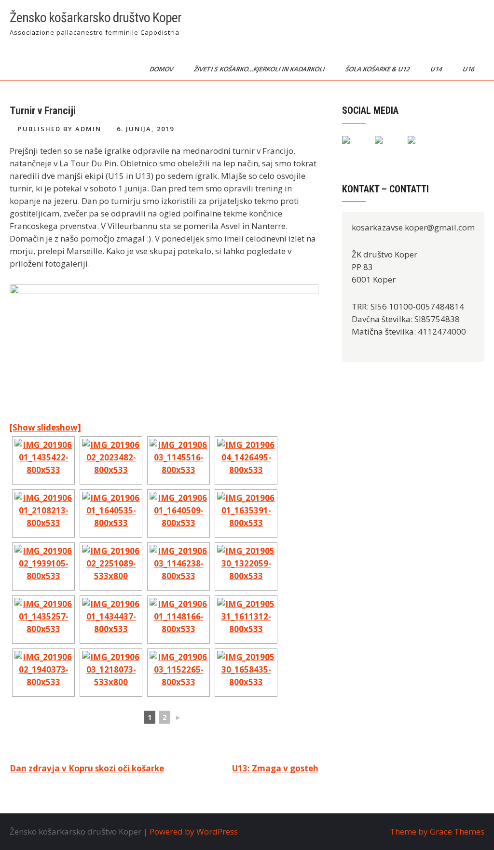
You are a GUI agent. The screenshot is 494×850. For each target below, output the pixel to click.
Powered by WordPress (194, 831)
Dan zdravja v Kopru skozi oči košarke (87, 768)
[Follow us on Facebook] (353, 147)
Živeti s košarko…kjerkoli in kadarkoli (260, 69)
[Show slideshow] (45, 427)
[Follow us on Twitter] (386, 147)
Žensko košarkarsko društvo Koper (95, 18)
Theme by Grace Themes (437, 831)
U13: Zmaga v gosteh (275, 768)
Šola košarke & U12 (378, 69)
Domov (162, 69)
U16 (469, 69)
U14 (436, 69)
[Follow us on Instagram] (419, 147)
